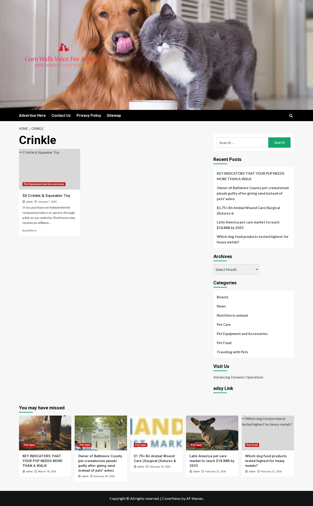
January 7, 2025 (47, 201)
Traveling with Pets (232, 352)
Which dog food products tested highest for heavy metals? (252, 239)
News (221, 306)
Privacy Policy (89, 115)
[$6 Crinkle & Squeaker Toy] (49, 169)
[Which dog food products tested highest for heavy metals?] (268, 433)
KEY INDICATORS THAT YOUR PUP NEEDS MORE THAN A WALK (250, 176)
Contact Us (61, 115)
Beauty (222, 297)
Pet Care (224, 324)
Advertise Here (32, 115)
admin (29, 201)
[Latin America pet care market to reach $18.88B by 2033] (212, 433)
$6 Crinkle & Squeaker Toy (46, 195)
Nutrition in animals (232, 315)
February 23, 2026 (159, 466)
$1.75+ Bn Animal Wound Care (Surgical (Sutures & (248, 210)
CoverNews (171, 498)
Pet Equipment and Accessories (44, 184)
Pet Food (224, 343)
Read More (29, 230)
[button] (291, 116)
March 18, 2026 (47, 471)
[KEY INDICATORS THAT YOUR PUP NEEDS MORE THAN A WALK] (45, 433)
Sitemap (114, 115)
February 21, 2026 (271, 471)
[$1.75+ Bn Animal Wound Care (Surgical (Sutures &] (156, 433)
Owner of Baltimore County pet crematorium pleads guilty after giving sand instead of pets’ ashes (253, 193)
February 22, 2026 (215, 471)
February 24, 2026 (104, 476)
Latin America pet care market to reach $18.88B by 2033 (248, 225)
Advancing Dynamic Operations (238, 377)
